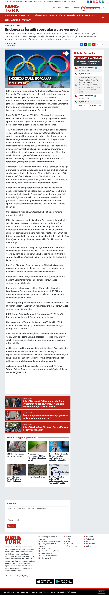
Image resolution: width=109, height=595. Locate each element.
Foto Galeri (56, 8)
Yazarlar (76, 8)
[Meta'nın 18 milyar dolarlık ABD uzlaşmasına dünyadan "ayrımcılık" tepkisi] (59, 469)
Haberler (8, 25)
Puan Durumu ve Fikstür (51, 551)
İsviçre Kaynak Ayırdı (37, 477)
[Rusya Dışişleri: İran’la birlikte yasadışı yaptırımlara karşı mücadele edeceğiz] (59, 446)
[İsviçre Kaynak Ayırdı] (37, 469)
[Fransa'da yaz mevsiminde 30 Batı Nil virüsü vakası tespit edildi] (37, 446)
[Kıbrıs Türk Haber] (12, 8)
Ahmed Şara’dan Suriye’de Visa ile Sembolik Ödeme (14, 479)
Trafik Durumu (47, 549)
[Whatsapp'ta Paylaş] (89, 44)
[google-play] (64, 581)
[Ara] (103, 7)
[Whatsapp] (26, 575)
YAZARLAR (26, 20)
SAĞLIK (80, 15)
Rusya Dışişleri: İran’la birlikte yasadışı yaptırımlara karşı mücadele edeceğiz (58, 457)
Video (67, 8)
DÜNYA (62, 15)
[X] (10, 575)
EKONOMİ (69, 544)
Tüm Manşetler (47, 553)
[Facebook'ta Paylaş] (81, 44)
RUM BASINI (90, 544)
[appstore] (45, 581)
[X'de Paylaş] (85, 44)
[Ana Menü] (103, 17)
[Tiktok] (22, 575)
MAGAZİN (71, 15)
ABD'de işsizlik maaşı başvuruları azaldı (15, 455)
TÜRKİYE (53, 15)
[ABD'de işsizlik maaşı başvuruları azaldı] (16, 446)
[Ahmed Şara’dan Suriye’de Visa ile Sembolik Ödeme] (16, 469)
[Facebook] (6, 575)
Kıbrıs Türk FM (11, 15)
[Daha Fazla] (93, 44)
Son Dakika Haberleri (49, 556)
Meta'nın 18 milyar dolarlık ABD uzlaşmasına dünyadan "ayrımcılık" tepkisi (58, 480)
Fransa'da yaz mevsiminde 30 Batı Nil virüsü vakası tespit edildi (37, 457)
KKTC (30, 15)
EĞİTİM (88, 546)
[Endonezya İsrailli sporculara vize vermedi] (37, 69)
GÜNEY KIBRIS (41, 15)
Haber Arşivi (46, 558)
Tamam (101, 592)
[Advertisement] (45, 386)
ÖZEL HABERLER (12, 20)
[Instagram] (14, 575)
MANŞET (23, 15)
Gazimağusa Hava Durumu (51, 541)
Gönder (11, 526)
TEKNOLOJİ (90, 15)
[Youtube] (18, 575)
